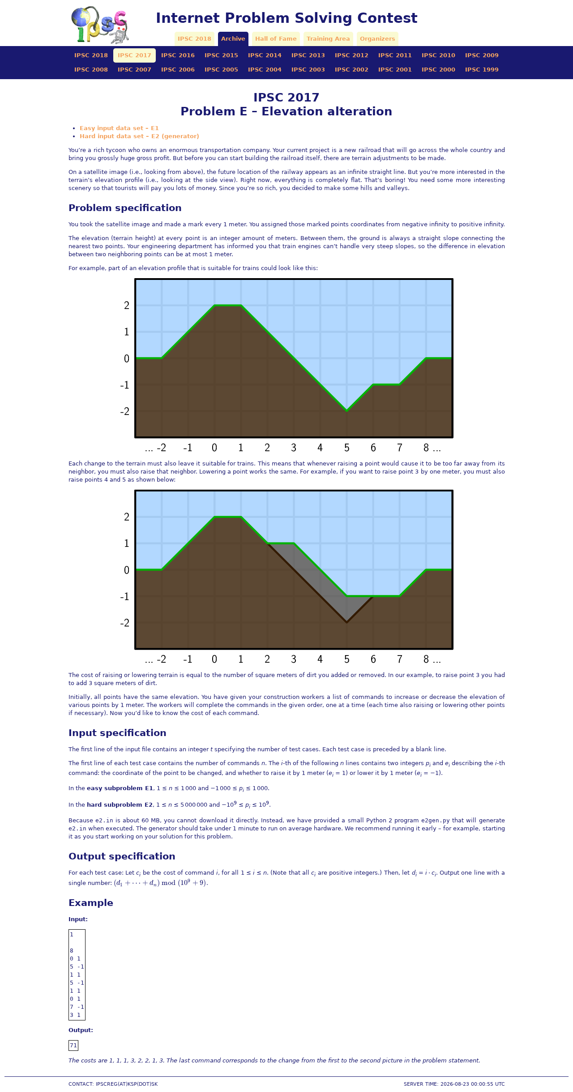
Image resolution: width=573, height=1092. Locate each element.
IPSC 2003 (308, 69)
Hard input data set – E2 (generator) (139, 136)
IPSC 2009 (482, 55)
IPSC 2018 (194, 38)
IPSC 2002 (351, 69)
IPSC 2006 (178, 69)
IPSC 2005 (221, 69)
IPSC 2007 (134, 69)
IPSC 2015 (221, 55)
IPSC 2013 (308, 55)
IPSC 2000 (438, 69)
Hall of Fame (276, 38)
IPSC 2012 (351, 55)
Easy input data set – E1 (119, 128)
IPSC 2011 (395, 55)
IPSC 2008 (91, 69)
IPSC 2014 (265, 55)
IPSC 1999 (482, 69)
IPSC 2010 (438, 55)
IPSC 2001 (395, 69)
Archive (233, 38)
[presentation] (160, 883)
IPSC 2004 (265, 69)
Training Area (328, 38)
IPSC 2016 (178, 55)
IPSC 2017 (134, 55)
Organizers (377, 38)
